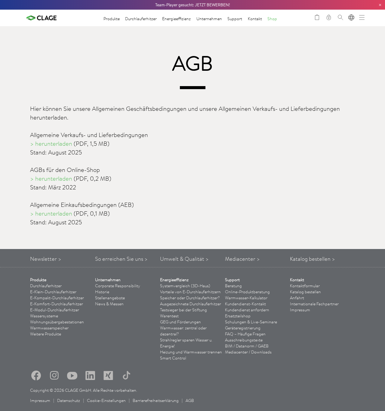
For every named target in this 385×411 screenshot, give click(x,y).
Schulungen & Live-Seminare (251, 322)
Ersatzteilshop (238, 316)
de (351, 17)
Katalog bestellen (305, 292)
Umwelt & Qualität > (184, 259)
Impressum (300, 310)
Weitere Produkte (45, 334)
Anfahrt (297, 298)
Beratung (233, 286)
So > (121, 259)
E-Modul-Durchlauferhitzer (54, 310)
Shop (272, 19)
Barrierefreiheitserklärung (156, 400)
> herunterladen (51, 143)
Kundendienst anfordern (247, 310)
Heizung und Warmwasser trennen (191, 352)
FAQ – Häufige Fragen (245, 334)
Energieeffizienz (176, 19)
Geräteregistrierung (242, 328)
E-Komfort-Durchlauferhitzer (56, 304)
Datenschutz (68, 400)
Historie (102, 292)
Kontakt (255, 19)
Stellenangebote (110, 298)
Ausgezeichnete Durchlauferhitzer (190, 304)
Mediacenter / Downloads (248, 352)
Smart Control (173, 358)
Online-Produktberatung (247, 292)
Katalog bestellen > (312, 259)
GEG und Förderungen (180, 322)
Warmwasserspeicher (49, 328)
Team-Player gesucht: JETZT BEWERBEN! (192, 5)
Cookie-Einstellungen (106, 400)
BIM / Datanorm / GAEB (247, 346)
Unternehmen (209, 19)
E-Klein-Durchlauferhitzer (53, 292)
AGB (190, 400)
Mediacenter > (242, 259)
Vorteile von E (190, 292)
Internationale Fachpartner (314, 304)
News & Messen (109, 304)
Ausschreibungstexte (244, 340)
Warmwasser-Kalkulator (246, 298)
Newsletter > (45, 259)
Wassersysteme (44, 316)
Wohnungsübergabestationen (57, 322)
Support (234, 19)
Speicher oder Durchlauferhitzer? (190, 298)
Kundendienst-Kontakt (245, 304)
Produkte (111, 19)
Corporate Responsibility (117, 286)
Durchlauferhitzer (141, 19)
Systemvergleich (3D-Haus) (185, 286)
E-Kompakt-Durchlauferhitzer (57, 298)
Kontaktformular (305, 286)
